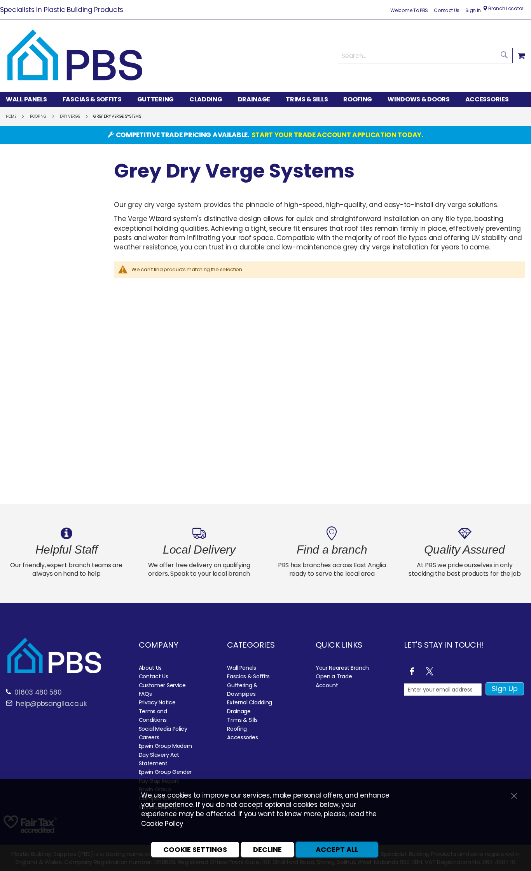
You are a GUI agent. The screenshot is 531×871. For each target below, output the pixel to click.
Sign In (473, 10)
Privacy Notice (157, 702)
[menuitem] (30, 99)
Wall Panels (241, 668)
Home (11, 116)
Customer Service (162, 685)
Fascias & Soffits (248, 676)
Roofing (38, 116)
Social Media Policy (163, 729)
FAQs (145, 694)
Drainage (239, 711)
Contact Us (446, 10)
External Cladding (249, 702)
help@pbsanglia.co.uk (50, 703)
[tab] (265, 99)
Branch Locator (505, 8)
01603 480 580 (37, 692)
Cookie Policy (162, 823)
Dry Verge (70, 116)
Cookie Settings (195, 849)
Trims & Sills (242, 720)
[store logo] (75, 56)
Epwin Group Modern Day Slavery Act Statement (165, 754)
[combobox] (425, 55)
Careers (149, 737)
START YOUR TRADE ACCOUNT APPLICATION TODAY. (337, 134)
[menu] (265, 99)
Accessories (242, 737)
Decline (267, 849)
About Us (150, 668)
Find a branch (332, 549)
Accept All (337, 849)
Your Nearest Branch (342, 668)
